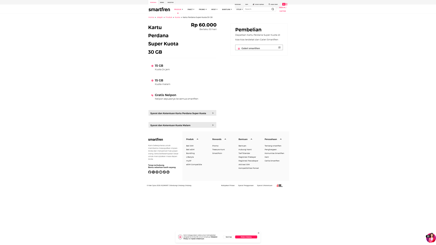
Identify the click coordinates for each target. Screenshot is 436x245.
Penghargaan (271, 149)
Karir (246, 4)
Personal (153, 2)
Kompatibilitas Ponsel (249, 168)
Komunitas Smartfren (274, 153)
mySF (188, 161)
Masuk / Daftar (282, 9)
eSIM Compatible (194, 164)
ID (284, 4)
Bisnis (162, 2)
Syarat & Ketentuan (197, 239)
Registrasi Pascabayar (248, 161)
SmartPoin (217, 153)
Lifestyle (190, 157)
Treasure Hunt (218, 149)
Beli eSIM (190, 149)
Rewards (217, 139)
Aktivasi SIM (244, 164)
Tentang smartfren (273, 146)
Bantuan (243, 139)
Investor (170, 2)
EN (286, 4)
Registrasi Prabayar (247, 157)
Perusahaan (271, 139)
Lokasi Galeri (274, 4)
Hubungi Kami (245, 149)
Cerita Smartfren (272, 161)
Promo (215, 146)
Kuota (177, 17)
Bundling (190, 153)
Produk (169, 17)
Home (151, 17)
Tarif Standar (244, 153)
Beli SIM (189, 146)
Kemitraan (238, 4)
